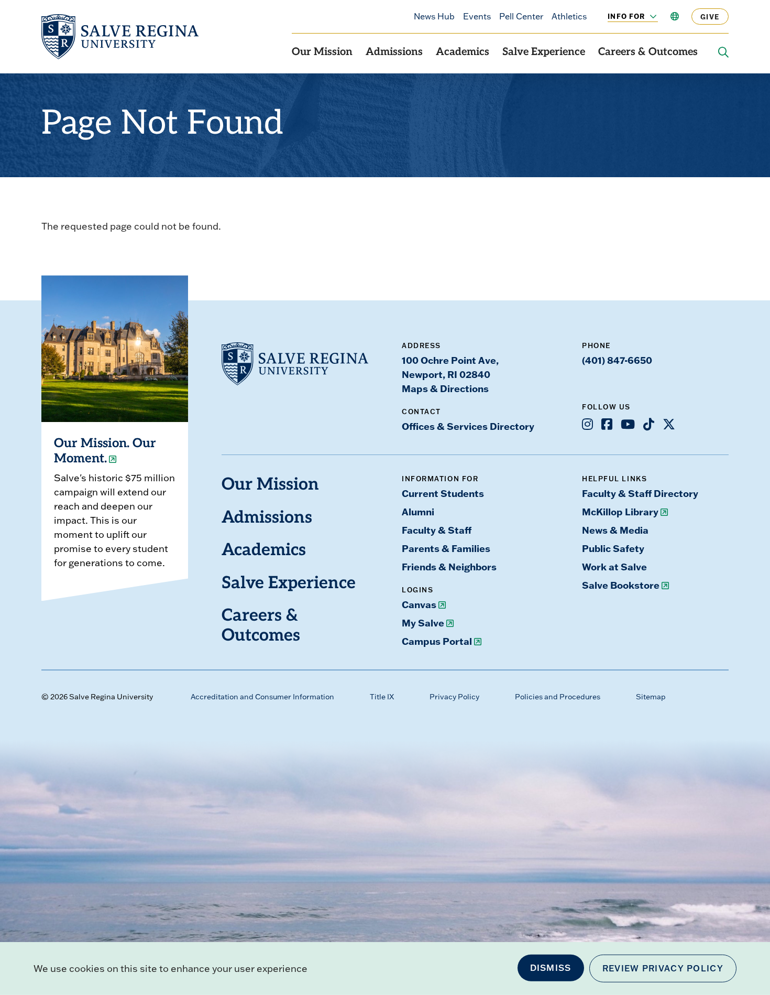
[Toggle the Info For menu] (647, 16)
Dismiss (550, 967)
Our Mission (322, 52)
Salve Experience (543, 52)
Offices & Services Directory (468, 426)
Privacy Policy (454, 696)
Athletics (569, 16)
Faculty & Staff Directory (640, 493)
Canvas (419, 604)
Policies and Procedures (557, 696)
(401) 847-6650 (617, 360)
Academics (462, 52)
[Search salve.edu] (723, 52)
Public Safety (613, 548)
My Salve (423, 623)
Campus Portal (437, 641)
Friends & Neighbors (449, 566)
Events (477, 16)
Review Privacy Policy (662, 968)
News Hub (434, 16)
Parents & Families (446, 548)
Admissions (394, 52)
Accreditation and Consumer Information (262, 696)
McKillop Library (620, 511)
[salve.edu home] (120, 36)
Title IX (382, 696)
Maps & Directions (445, 388)
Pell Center (521, 16)
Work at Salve (614, 566)
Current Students (443, 493)
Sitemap (651, 696)
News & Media (615, 530)
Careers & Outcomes (648, 52)
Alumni (418, 511)
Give (710, 16)
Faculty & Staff (436, 530)
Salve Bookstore (620, 585)
